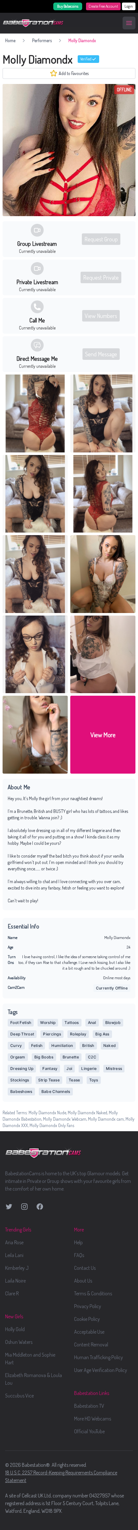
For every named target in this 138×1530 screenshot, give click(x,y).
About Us (83, 1280)
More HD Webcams (92, 1418)
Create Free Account (103, 6)
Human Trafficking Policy (98, 1357)
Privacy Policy (87, 1306)
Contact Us (85, 1268)
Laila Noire (15, 1280)
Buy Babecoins (67, 6)
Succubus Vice (19, 1395)
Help (78, 1242)
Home (10, 40)
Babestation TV (89, 1406)
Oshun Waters (18, 1342)
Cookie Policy (87, 1319)
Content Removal (91, 1344)
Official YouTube (89, 1431)
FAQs (79, 1255)
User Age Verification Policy (100, 1370)
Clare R (12, 1293)
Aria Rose (14, 1242)
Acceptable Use (89, 1332)
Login (129, 6)
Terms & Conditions (93, 1293)
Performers (42, 40)
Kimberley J (17, 1268)
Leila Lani (14, 1255)
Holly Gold (15, 1329)
